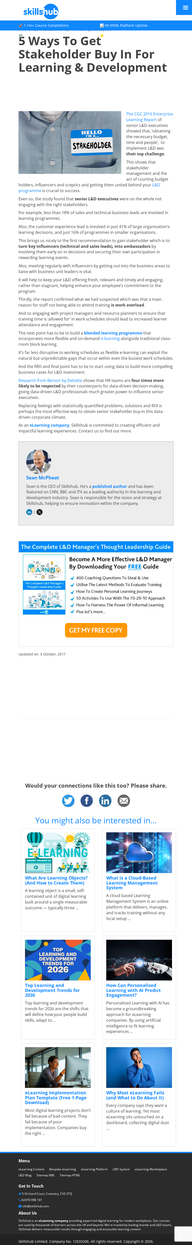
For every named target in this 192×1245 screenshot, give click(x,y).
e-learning (110, 338)
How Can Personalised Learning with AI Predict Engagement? (133, 990)
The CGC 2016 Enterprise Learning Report (149, 116)
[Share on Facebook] (87, 800)
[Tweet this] (68, 800)
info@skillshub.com (35, 1206)
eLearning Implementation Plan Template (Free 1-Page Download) (55, 1098)
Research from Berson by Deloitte (50, 380)
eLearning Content (31, 1169)
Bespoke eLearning (62, 1169)
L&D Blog (25, 1175)
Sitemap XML (45, 1175)
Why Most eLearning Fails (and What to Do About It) (135, 1095)
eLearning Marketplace (151, 1169)
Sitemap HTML (70, 1175)
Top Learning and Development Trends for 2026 (52, 990)
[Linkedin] (105, 800)
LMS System (121, 1169)
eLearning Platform (94, 1169)
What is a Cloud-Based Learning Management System (132, 883)
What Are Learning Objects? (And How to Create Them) (56, 880)
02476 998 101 (32, 1200)
